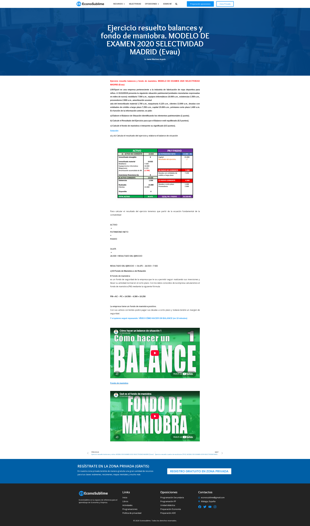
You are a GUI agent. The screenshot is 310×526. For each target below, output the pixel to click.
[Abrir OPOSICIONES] (158, 4)
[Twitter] (204, 506)
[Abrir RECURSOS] (124, 4)
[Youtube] (209, 506)
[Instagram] (215, 506)
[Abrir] (179, 4)
